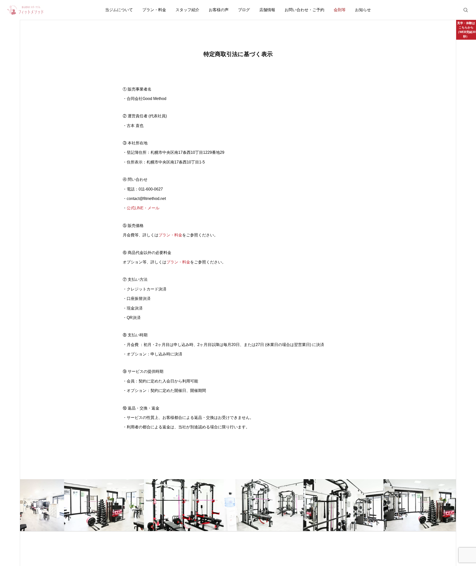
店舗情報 (267, 10)
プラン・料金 (154, 10)
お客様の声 (219, 10)
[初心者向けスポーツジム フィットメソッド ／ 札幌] (25, 10)
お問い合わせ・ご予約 (304, 10)
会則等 (340, 10)
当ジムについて (119, 10)
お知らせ (363, 10)
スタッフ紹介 (187, 10)
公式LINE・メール (143, 208)
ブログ (244, 10)
